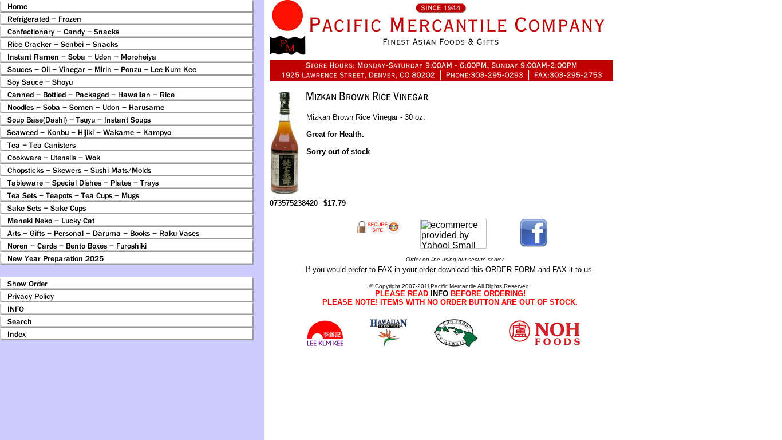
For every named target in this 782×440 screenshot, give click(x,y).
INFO (439, 293)
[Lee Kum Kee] (325, 344)
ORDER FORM (510, 269)
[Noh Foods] (388, 344)
